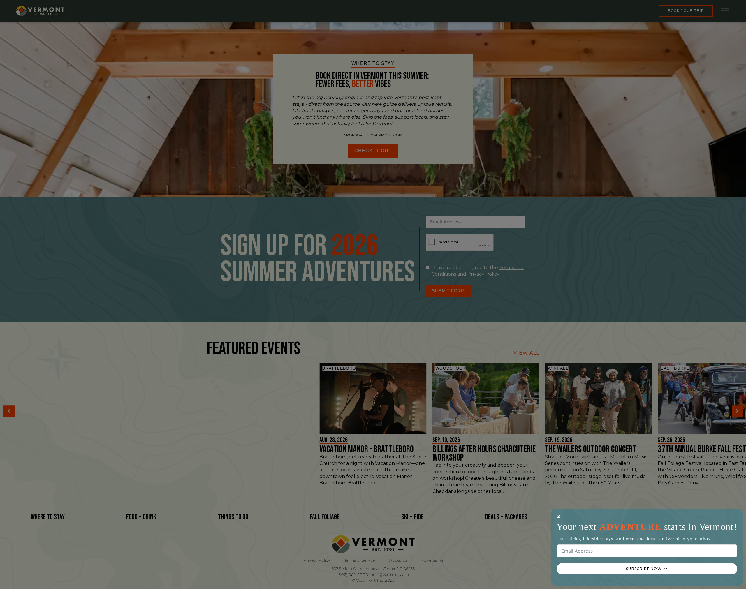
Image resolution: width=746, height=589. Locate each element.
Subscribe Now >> (647, 569)
